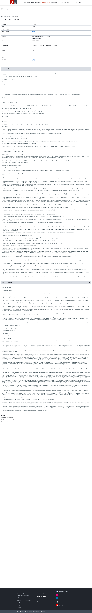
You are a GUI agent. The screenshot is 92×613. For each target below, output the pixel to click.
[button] (46, 69)
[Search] (77, 2)
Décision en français (37, 38)
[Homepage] (1, 16)
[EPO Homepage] (13, 2)
